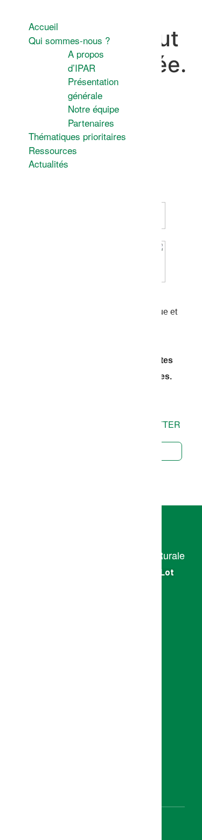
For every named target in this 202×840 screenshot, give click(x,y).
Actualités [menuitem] (48, 163)
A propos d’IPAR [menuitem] (86, 60)
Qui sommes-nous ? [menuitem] (69, 40)
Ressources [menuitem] (53, 150)
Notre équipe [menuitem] (93, 108)
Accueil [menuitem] (43, 26)
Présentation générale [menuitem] (93, 88)
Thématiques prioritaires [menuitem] (77, 136)
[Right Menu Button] (9, 10)
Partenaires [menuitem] (91, 122)
